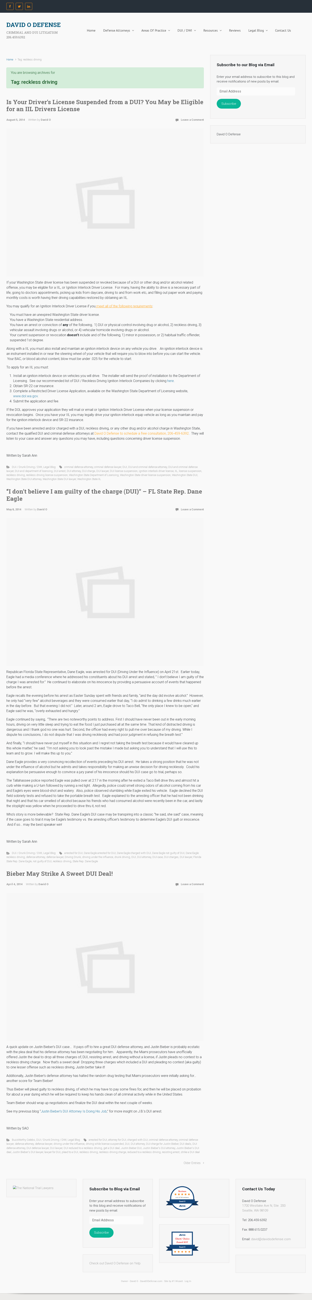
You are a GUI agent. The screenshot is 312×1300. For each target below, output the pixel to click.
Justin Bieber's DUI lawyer (28, 1152)
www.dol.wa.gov (25, 396)
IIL (176, 471)
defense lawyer (54, 857)
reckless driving (15, 475)
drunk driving (122, 857)
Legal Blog (256, 30)
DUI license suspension (124, 471)
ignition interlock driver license (156, 471)
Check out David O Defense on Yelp (115, 1263)
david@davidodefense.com (271, 1239)
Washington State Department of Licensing (94, 475)
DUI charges (171, 857)
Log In (188, 1281)
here (170, 381)
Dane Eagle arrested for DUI (100, 853)
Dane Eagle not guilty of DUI (168, 853)
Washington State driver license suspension (145, 475)
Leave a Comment (192, 119)
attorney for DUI (117, 1139)
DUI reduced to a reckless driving (83, 1148)
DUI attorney (74, 471)
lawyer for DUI (52, 1152)
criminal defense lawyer (107, 467)
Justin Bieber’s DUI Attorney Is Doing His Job (74, 1111)
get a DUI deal (111, 1148)
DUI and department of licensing (34, 471)
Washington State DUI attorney (23, 479)
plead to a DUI (70, 1152)
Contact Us (283, 30)
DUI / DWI (184, 30)
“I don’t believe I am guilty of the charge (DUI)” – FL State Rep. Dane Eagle (104, 494)
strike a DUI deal (190, 1152)
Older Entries (192, 1163)
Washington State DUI (184, 475)
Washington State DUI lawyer (59, 479)
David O (46, 119)
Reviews (235, 30)
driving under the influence (97, 857)
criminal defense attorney (78, 467)
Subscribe (228, 104)
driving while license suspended (105, 1143)
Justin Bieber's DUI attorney (159, 1148)
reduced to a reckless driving (144, 1152)
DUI (124, 467)
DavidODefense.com (151, 1281)
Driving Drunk (73, 857)
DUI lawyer (102, 471)
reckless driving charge (112, 1152)
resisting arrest (171, 1152)
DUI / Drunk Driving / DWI (27, 467)
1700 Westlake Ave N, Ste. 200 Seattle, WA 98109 (263, 1208)
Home (91, 30)
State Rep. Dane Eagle (85, 861)
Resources (210, 30)
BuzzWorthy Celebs (23, 1139)
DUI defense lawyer (38, 1148)
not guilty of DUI (42, 861)
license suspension (190, 471)
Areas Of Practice (153, 30)
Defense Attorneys (116, 30)
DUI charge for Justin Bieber (162, 1143)
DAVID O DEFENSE (33, 25)
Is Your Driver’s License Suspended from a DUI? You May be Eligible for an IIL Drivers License (104, 105)
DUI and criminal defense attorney (147, 467)
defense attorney (35, 857)
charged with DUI (137, 1139)
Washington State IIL (89, 479)
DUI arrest (60, 471)
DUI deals (185, 1143)
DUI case (157, 857)
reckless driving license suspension (47, 475)
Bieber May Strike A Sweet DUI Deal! (59, 873)
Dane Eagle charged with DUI (134, 853)
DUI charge (88, 471)
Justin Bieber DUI (131, 1148)
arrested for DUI (73, 853)
